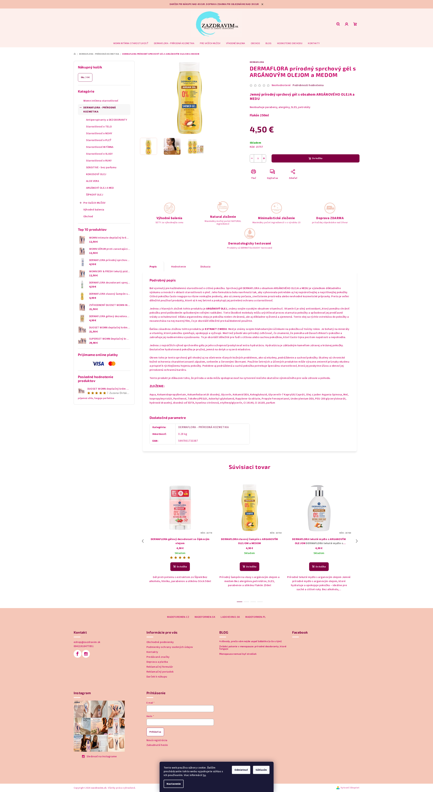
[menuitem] (131, 43)
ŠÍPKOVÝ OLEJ (94, 195)
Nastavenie (174, 784)
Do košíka (317, 158)
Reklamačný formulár (159, 667)
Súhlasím (261, 770)
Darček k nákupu (156, 677)
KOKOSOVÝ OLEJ (96, 174)
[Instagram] (86, 654)
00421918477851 (84, 646)
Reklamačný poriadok (160, 672)
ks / (85, 77)
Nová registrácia (156, 740)
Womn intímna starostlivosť (100, 101)
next (357, 541)
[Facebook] (77, 654)
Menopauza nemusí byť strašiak (238, 654)
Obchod (88, 216)
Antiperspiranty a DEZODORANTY (106, 120)
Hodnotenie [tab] (178, 266)
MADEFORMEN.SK (205, 617)
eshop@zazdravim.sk (87, 642)
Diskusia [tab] (205, 266)
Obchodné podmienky (160, 642)
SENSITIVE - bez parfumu (101, 167)
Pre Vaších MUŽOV (94, 203)
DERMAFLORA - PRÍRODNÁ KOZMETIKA (99, 109)
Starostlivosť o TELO (99, 126)
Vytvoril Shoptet (350, 787)
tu (204, 775)
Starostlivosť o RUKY (99, 160)
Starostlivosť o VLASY (99, 154)
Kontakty (152, 652)
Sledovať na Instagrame (102, 756)
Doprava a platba (157, 662)
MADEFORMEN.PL (255, 617)
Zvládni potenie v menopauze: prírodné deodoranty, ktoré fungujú (253, 647)
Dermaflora (257, 62)
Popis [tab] (153, 266)
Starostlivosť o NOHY (99, 133)
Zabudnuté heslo (157, 745)
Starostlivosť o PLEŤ (99, 140)
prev (142, 541)
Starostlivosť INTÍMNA (99, 147)
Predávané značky (158, 657)
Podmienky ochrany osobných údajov (169, 647)
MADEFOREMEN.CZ (178, 617)
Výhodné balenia (93, 209)
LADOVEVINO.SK (230, 617)
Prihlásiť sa (155, 732)
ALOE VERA (92, 181)
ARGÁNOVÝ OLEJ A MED (100, 188)
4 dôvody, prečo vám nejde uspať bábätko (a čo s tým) (250, 641)
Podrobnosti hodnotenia (308, 85)
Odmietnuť (241, 770)
